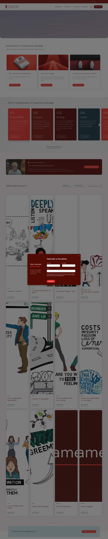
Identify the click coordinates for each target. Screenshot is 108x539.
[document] (54, 269)
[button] (78, 255)
